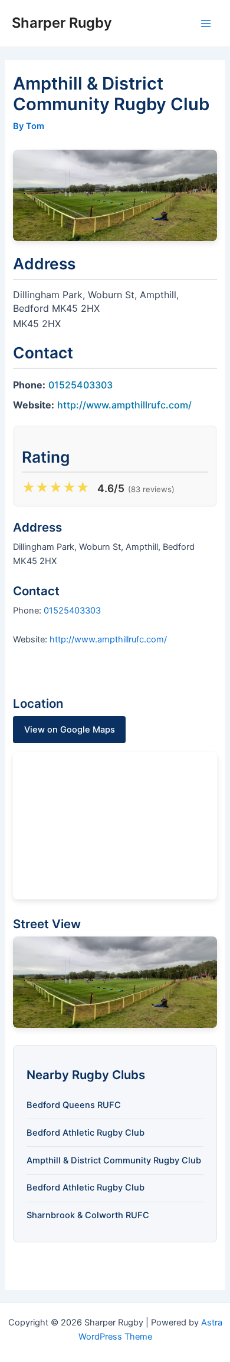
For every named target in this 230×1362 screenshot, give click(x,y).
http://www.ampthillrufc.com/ (124, 405)
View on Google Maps (69, 729)
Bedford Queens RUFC (74, 1105)
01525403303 (80, 385)
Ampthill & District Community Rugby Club (114, 1160)
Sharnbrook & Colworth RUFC (88, 1215)
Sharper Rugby (62, 22)
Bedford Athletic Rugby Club (85, 1132)
